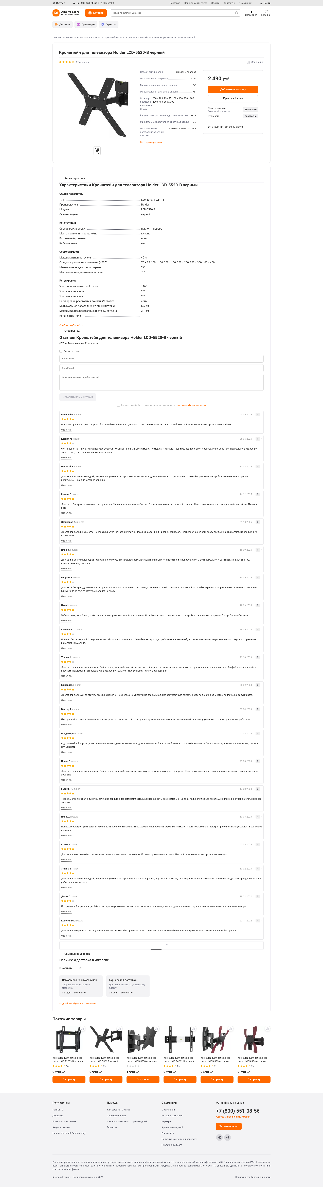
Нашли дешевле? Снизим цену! (69, 1133)
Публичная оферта (172, 1145)
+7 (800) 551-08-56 (87, 3)
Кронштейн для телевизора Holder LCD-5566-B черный (104, 1059)
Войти (267, 3)
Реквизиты (168, 1133)
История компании (172, 1115)
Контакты (229, 3)
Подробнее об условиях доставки (77, 1003)
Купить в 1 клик (233, 98)
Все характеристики (151, 142)
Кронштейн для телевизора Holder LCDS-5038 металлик (142, 1059)
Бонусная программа (64, 1121)
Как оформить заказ (195, 3)
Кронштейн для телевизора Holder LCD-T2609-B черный (67, 1059)
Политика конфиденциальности (179, 1139)
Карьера (166, 1121)
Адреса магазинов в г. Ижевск (233, 1116)
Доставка (174, 3)
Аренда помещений (172, 1127)
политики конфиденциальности (191, 405)
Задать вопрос (228, 1126)
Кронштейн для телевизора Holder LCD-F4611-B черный (179, 1059)
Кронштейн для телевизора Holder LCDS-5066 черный (215, 1059)
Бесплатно (251, 109)
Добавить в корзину (233, 89)
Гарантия (112, 1127)
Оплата (215, 3)
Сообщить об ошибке (71, 325)
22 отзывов (82, 62)
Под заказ (143, 1079)
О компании (245, 3)
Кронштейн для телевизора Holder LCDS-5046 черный (252, 1059)
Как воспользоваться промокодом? (127, 1121)
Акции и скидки (61, 1127)
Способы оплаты (116, 1115)
